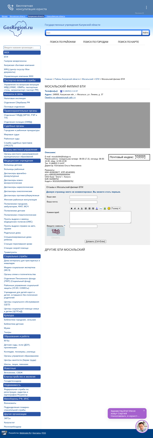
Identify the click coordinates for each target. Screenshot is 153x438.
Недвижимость (12, 385)
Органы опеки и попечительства (20, 274)
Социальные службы (15, 256)
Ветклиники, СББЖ (13, 372)
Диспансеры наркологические (18, 187)
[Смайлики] (108, 208)
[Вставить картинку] (104, 208)
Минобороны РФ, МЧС (16, 399)
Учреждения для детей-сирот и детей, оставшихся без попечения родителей (21, 295)
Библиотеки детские (14, 324)
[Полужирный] (71, 208)
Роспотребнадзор (12, 426)
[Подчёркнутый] (82, 208)
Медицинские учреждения (18, 160)
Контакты (37, 433)
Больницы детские (13, 165)
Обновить (55, 237)
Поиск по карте (128, 42)
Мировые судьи (11, 134)
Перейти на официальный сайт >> (60, 97)
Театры (7, 332)
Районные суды (11, 138)
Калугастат (9, 422)
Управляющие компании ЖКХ (18, 76)
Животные (10, 368)
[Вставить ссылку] (100, 208)
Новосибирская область (56, 16)
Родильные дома (12, 233)
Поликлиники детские (14, 210)
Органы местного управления (20, 149)
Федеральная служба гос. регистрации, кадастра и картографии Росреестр (16, 392)
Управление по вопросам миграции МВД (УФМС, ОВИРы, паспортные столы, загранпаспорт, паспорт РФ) (21, 87)
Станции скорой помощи (16, 248)
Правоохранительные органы (20, 110)
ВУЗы (6, 340)
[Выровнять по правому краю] (93, 208)
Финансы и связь (13, 94)
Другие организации (15, 414)
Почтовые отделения (14, 106)
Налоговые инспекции (15, 98)
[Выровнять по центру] (89, 208)
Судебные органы (14, 126)
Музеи (7, 328)
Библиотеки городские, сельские (20, 319)
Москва (4, 16)
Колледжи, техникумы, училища (19, 351)
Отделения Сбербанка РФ (17, 102)
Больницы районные (14, 169)
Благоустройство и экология (19, 376)
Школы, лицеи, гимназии (16, 364)
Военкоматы (10, 403)
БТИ (6, 57)
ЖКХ (6, 52)
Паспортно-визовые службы (20, 80)
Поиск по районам (62, 42)
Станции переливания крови (18, 244)
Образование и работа (16, 336)
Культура (9, 315)
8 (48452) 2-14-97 (70, 91)
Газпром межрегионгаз (15, 61)
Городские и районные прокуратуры (22, 130)
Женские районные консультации (20, 199)
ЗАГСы (7, 418)
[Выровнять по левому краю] (86, 208)
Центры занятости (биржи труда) (20, 360)
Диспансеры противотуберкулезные (21, 195)
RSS (44, 433)
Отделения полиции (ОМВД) (18, 122)
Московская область (17, 16)
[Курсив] (75, 208)
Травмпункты (10, 252)
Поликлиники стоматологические (20, 215)
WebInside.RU (25, 433)
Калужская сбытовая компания (19, 65)
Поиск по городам (95, 42)
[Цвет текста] (96, 208)
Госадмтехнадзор (12, 381)
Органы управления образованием (21, 356)
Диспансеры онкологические (18, 191)
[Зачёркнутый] (78, 208)
